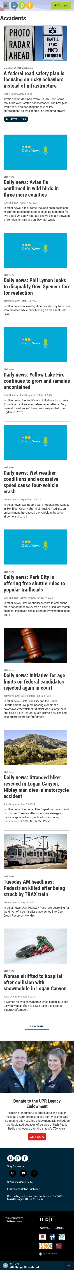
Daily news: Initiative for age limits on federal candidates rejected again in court (34, 681)
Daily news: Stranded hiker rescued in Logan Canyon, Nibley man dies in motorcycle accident (36, 786)
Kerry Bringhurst (12, 300)
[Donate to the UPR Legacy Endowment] (37, 1067)
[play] (5, 1265)
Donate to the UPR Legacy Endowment (37, 1103)
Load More (37, 1026)
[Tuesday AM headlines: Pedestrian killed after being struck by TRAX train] (35, 851)
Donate (62, 5)
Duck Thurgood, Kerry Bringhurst (20, 395)
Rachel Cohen (10, 93)
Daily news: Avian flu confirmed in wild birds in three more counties (31, 188)
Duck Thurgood (11, 202)
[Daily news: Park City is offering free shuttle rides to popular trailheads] (35, 547)
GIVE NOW (37, 1137)
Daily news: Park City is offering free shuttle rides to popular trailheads (34, 583)
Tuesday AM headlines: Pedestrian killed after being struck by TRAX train (34, 888)
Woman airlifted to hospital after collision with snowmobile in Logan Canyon (35, 982)
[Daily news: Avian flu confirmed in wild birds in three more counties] (35, 152)
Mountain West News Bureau (18, 68)
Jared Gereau (10, 996)
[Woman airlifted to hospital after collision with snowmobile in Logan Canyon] (35, 946)
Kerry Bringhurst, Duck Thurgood (20, 695)
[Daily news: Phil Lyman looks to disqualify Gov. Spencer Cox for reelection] (35, 250)
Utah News (9, 176)
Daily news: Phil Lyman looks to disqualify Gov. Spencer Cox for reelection (37, 286)
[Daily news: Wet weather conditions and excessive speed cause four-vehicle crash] (35, 442)
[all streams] (69, 1265)
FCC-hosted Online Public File (23, 1189)
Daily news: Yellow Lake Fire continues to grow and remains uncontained (37, 381)
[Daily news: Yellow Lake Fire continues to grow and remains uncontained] (35, 344)
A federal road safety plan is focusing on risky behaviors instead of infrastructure (34, 79)
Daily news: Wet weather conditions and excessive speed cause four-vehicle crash (31, 482)
